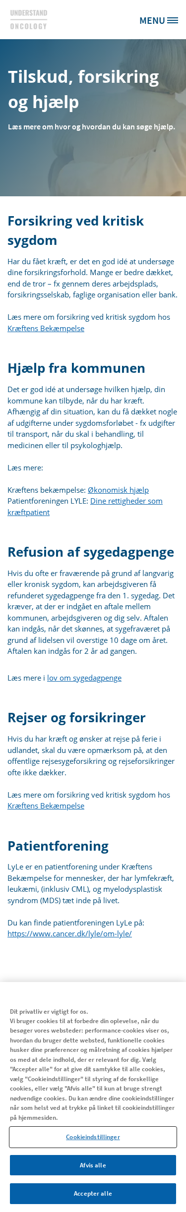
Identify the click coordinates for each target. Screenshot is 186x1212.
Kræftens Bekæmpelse (45, 328)
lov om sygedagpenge (84, 678)
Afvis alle (93, 1165)
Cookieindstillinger (93, 1137)
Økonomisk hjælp (118, 490)
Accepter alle (93, 1193)
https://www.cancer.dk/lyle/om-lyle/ (69, 933)
